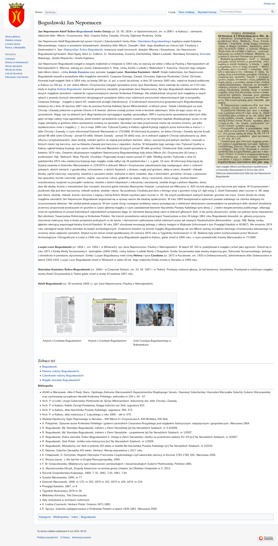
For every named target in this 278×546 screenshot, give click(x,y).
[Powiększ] (270, 166)
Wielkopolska (61, 516)
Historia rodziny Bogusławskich (60, 371)
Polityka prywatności (47, 537)
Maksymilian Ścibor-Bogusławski (83, 49)
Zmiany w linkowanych (16, 62)
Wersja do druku (13, 69)
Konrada (205, 53)
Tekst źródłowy (186, 12)
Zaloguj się (269, 3)
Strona (38, 12)
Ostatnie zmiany (13, 40)
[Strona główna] (17, 15)
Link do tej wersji (13, 73)
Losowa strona (12, 44)
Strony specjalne (13, 66)
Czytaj (171, 12)
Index (74, 516)
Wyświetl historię (207, 12)
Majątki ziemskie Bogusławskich (61, 380)
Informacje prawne (81, 537)
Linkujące (10, 58)
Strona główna (12, 36)
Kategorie (45, 516)
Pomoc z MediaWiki (15, 47)
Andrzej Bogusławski (69, 89)
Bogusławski (85, 31)
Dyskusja (50, 12)
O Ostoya (65, 537)
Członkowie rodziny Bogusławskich (63, 375)
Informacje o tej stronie (16, 77)
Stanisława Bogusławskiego (154, 41)
